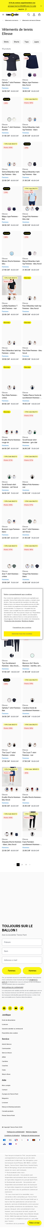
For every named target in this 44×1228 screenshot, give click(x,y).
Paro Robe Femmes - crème (10, 396)
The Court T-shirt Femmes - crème (9, 754)
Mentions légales (31, 1132)
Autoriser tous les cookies (22, 634)
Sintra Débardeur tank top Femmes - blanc (30, 128)
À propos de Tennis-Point (10, 1094)
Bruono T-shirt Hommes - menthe (11, 128)
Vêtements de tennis (11, 20)
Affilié (4, 1057)
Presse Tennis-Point (8, 1115)
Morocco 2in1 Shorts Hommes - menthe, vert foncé (31, 665)
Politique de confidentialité (15, 1132)
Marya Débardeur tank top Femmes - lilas (31, 173)
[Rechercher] (28, 14)
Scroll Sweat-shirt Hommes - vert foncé (10, 486)
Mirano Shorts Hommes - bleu (11, 262)
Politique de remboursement (30, 1135)
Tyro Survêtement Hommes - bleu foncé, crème (10, 665)
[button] (3, 14)
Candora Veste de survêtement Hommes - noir (31, 710)
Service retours (7, 1053)
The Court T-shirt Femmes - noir (29, 754)
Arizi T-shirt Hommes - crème (10, 575)
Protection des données (12, 621)
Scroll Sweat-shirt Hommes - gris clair (29, 441)
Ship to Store (6, 1074)
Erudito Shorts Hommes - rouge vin (11, 441)
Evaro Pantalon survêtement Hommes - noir (31, 844)
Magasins (5, 1098)
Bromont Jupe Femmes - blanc (11, 530)
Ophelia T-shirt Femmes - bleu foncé (12, 83)
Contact (4, 1090)
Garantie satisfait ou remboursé (12, 1029)
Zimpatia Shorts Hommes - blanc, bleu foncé (11, 843)
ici (9, 619)
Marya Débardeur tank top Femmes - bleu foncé (32, 262)
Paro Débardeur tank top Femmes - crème (11, 352)
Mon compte (6, 1085)
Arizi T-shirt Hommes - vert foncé (31, 530)
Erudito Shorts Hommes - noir (32, 798)
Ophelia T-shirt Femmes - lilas (12, 709)
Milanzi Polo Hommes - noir (31, 486)
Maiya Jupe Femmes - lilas (10, 218)
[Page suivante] (29, 864)
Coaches (5, 1065)
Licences (5, 1024)
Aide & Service (6, 1044)
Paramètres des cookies (10, 1033)
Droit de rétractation (8, 1020)
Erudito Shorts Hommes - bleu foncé (11, 798)
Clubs (4, 1070)
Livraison (5, 1102)
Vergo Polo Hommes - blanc (30, 575)
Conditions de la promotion (15, 1223)
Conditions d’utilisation (12, 1135)
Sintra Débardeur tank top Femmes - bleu (10, 173)
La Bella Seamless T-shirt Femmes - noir (10, 307)
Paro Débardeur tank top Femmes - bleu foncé (31, 307)
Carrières (5, 1061)
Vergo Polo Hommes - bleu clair (30, 218)
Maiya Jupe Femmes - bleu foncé (30, 83)
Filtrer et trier (34, 1223)
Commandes (6, 1048)
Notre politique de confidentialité (12, 987)
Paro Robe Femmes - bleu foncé (32, 352)
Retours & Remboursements (11, 1107)
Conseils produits (7, 1111)
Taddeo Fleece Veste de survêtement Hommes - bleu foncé (31, 397)
